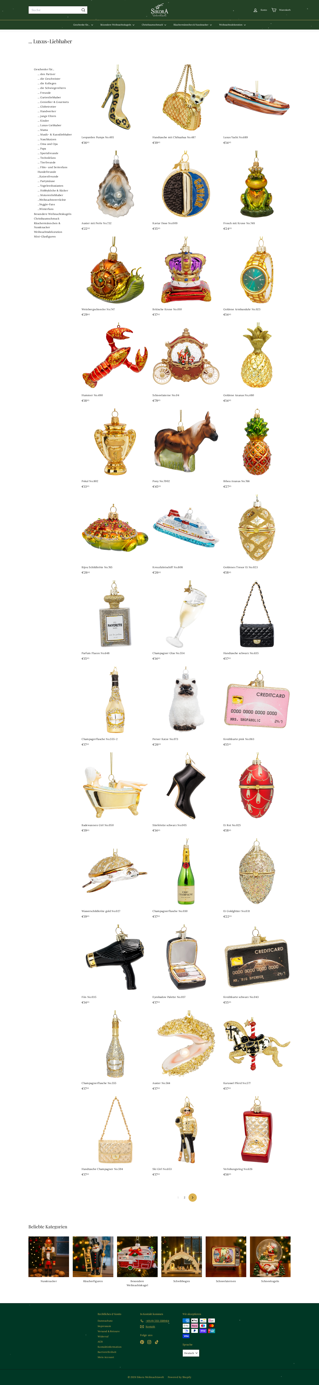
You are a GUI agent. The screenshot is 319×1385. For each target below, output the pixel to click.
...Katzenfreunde (48, 176)
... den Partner (46, 74)
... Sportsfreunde (48, 153)
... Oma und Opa (48, 144)
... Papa (42, 148)
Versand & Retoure (109, 1331)
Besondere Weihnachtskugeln (116, 24)
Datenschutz (105, 1320)
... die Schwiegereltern (52, 88)
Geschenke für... (81, 24)
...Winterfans (46, 209)
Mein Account (106, 1357)
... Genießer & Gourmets (53, 102)
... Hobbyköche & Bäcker (53, 190)
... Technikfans (47, 157)
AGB (100, 1341)
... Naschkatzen (47, 139)
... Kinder (43, 120)
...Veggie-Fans (46, 204)
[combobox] (58, 10)
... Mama (43, 130)
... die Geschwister (49, 78)
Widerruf (103, 1336)
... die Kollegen (47, 83)
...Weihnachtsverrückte (52, 199)
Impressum (104, 1326)
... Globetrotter (47, 106)
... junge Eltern (47, 116)
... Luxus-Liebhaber (49, 125)
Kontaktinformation (109, 1346)
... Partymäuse (46, 181)
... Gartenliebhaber (49, 97)
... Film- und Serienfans (52, 167)
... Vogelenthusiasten (50, 185)
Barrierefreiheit (107, 1352)
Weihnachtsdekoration (231, 24)
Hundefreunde (47, 171)
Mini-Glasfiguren (45, 236)
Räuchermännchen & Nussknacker (191, 24)
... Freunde (44, 92)
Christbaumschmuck (152, 24)
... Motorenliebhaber (50, 195)
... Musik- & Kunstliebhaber (55, 134)
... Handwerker (47, 111)
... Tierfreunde (47, 162)
